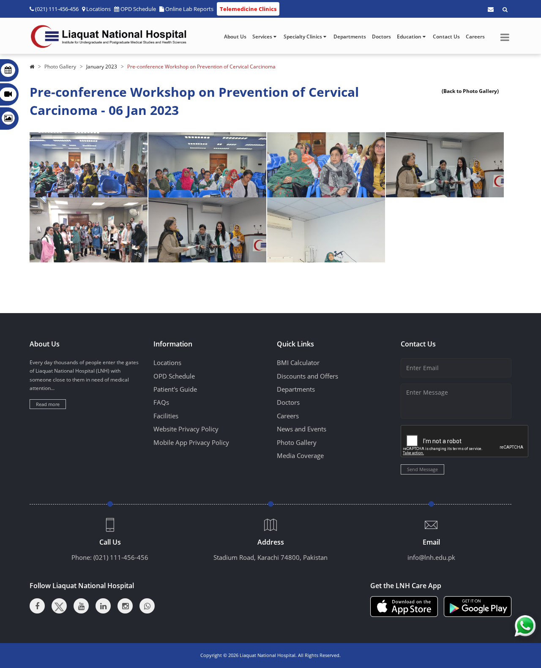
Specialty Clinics (303, 36)
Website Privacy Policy (186, 429)
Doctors (381, 36)
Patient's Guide (175, 389)
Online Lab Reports (189, 9)
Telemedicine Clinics (248, 9)
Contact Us (446, 36)
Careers (475, 36)
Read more (48, 404)
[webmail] (490, 9)
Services (262, 36)
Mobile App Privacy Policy (191, 442)
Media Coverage (300, 455)
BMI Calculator (298, 362)
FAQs (161, 402)
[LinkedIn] (103, 605)
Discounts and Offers (307, 376)
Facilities (165, 416)
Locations (98, 9)
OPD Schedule (138, 9)
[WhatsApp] (147, 605)
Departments (349, 36)
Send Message (422, 469)
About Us (235, 36)
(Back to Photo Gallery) (470, 91)
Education (410, 36)
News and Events (301, 429)
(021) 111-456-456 (120, 557)
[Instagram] (125, 605)
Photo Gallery (60, 66)
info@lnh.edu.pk (431, 557)
